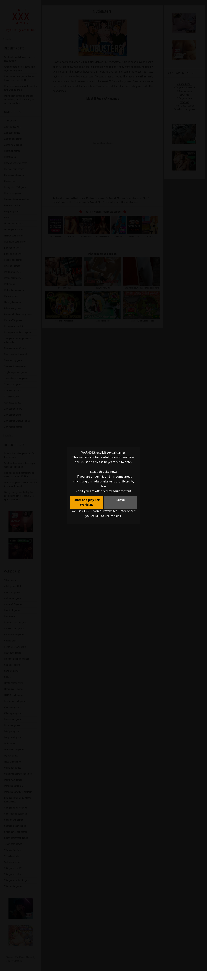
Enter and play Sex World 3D (86, 502)
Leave (120, 500)
